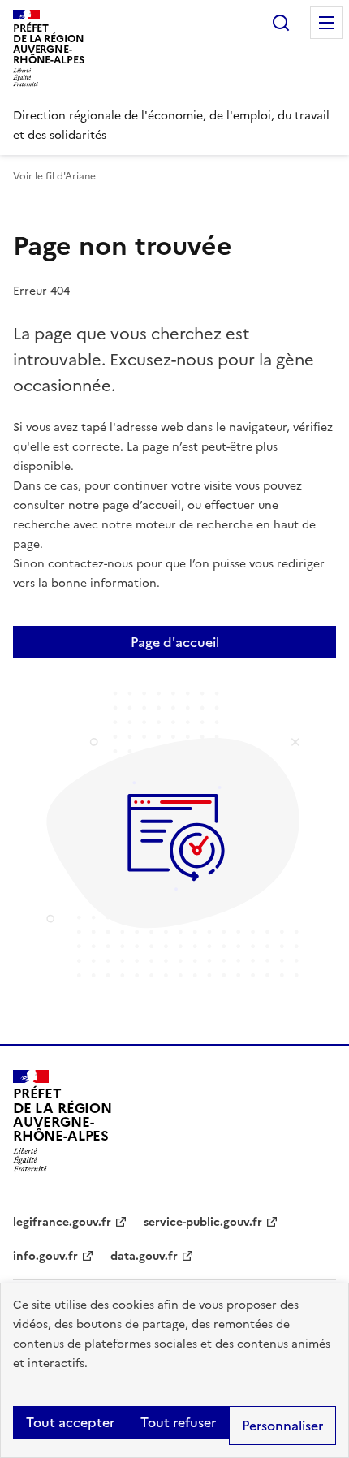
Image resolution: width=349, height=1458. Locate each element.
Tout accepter (70, 1422)
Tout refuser (178, 1422)
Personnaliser (282, 1425)
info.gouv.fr (45, 1256)
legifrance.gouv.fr (62, 1222)
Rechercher (281, 22)
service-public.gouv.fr (203, 1222)
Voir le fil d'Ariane (54, 176)
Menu (326, 22)
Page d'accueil (175, 642)
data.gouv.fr (144, 1256)
